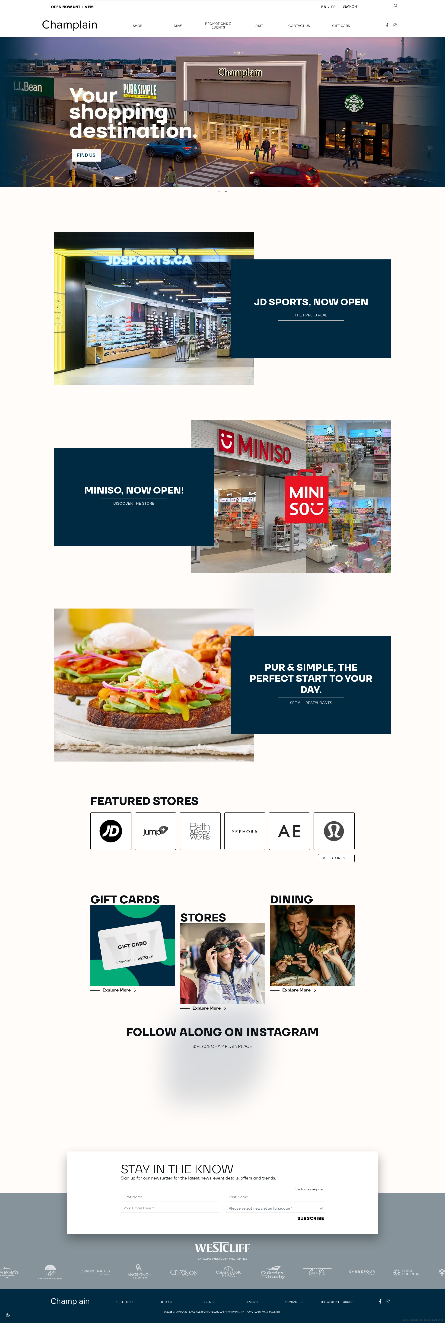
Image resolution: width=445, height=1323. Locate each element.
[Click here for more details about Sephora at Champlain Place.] (244, 831)
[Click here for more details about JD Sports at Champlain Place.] (110, 831)
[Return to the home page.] (69, 25)
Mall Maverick (271, 1311)
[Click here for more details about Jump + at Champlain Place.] (155, 831)
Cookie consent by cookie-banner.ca (422, 1319)
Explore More (116, 990)
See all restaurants (311, 702)
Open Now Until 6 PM (72, 7)
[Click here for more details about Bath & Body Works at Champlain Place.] (200, 831)
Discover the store (134, 503)
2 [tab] (226, 191)
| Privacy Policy (233, 1311)
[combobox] (275, 1208)
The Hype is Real (311, 315)
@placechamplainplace (222, 1046)
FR (333, 7)
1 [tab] (219, 191)
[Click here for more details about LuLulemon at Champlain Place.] (334, 831)
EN (323, 7)
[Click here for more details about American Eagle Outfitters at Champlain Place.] (289, 831)
